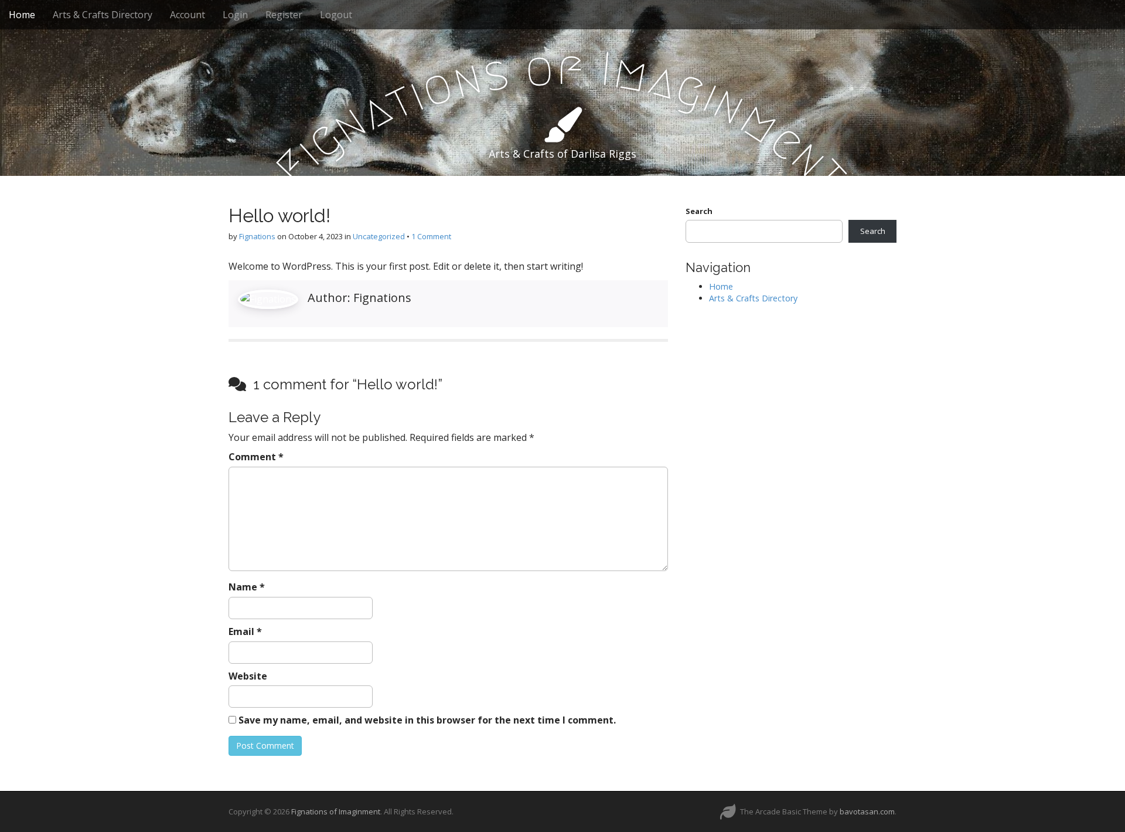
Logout (336, 14)
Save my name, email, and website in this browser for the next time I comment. (427, 720)
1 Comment (431, 236)
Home (22, 14)
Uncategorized (379, 236)
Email (245, 631)
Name (247, 586)
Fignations (257, 236)
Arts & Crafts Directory (102, 14)
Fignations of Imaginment (335, 811)
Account (187, 14)
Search (699, 211)
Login (235, 14)
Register (283, 14)
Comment (256, 456)
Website (248, 676)
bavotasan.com (867, 811)
